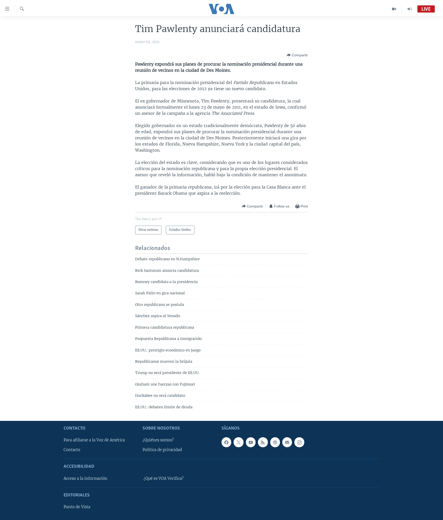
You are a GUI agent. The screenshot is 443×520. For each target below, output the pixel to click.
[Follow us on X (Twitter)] (238, 442)
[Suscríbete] (287, 442)
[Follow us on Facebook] (226, 442)
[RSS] (263, 442)
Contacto (72, 450)
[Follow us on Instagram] (299, 442)
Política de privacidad (162, 450)
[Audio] (409, 9)
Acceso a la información (85, 478)
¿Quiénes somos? (158, 440)
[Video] (394, 9)
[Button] (297, 55)
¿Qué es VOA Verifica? (164, 478)
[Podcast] (275, 442)
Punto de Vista (77, 507)
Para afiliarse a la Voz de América (94, 440)
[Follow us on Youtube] (251, 442)
